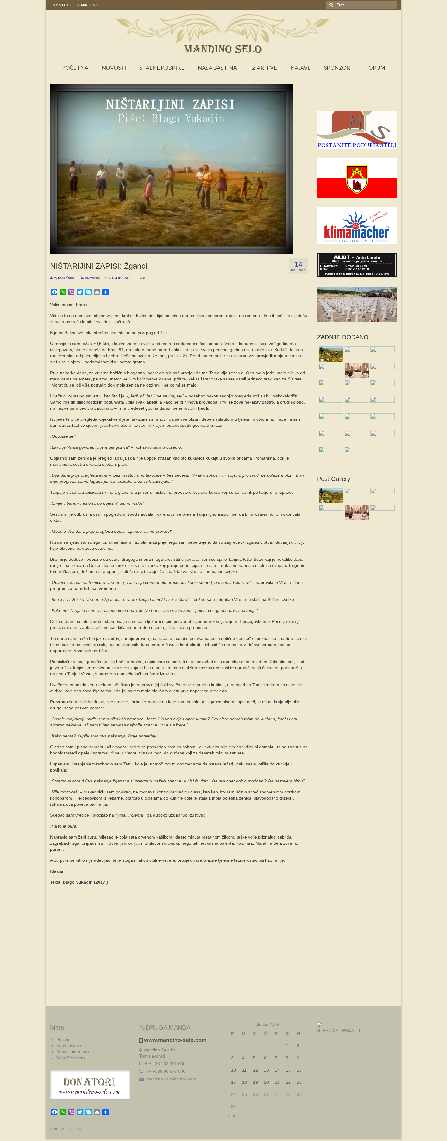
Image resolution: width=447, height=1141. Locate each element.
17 (233, 1082)
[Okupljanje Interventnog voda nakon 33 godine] (356, 421)
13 (266, 1070)
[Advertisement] (357, 99)
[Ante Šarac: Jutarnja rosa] (330, 421)
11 (244, 1070)
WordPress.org (70, 1057)
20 (266, 1082)
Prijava (62, 1039)
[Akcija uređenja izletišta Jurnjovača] (330, 404)
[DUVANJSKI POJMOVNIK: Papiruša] (382, 370)
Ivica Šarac (66, 278)
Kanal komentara (72, 1051)
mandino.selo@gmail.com (170, 1078)
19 (255, 1082)
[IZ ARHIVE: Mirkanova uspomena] (356, 354)
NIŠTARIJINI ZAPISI (119, 278)
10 (233, 1070)
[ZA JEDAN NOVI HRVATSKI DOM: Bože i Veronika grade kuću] (330, 437)
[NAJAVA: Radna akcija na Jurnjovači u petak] (330, 454)
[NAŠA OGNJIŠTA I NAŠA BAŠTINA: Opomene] (382, 437)
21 (277, 1082)
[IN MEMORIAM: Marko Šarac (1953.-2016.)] (356, 387)
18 (244, 1082)
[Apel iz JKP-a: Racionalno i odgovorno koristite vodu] (330, 387)
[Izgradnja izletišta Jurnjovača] (356, 404)
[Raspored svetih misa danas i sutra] (356, 370)
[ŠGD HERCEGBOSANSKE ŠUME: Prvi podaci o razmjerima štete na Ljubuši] (382, 421)
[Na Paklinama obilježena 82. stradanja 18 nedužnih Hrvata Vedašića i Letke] (382, 387)
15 (288, 1070)
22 (288, 1082)
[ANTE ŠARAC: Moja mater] (382, 354)
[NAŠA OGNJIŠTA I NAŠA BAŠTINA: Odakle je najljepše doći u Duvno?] (330, 354)
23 (299, 1082)
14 (277, 1070)
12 (255, 1070)
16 (299, 1070)
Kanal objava (68, 1045)
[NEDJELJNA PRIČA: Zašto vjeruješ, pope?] (330, 370)
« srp (233, 1115)
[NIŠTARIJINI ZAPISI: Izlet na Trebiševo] (356, 454)
